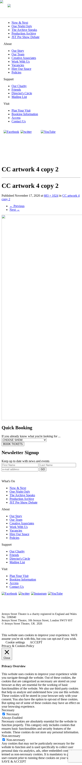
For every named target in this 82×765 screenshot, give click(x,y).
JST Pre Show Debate (25, 37)
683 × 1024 (51, 195)
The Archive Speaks (24, 30)
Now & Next (20, 22)
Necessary (12, 714)
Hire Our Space (21, 68)
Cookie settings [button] (15, 642)
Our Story (18, 50)
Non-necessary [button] (11, 736)
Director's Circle (22, 93)
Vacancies (18, 65)
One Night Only (22, 26)
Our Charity (19, 86)
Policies (16, 72)
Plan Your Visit (21, 110)
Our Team (18, 54)
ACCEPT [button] (36, 642)
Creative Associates (24, 58)
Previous (17, 206)
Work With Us (21, 61)
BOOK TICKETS (13, 444)
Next (15, 209)
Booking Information (25, 114)
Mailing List (19, 97)
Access (16, 117)
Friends (16, 89)
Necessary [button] (8, 710)
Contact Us (19, 121)
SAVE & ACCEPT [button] (14, 761)
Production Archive (24, 33)
